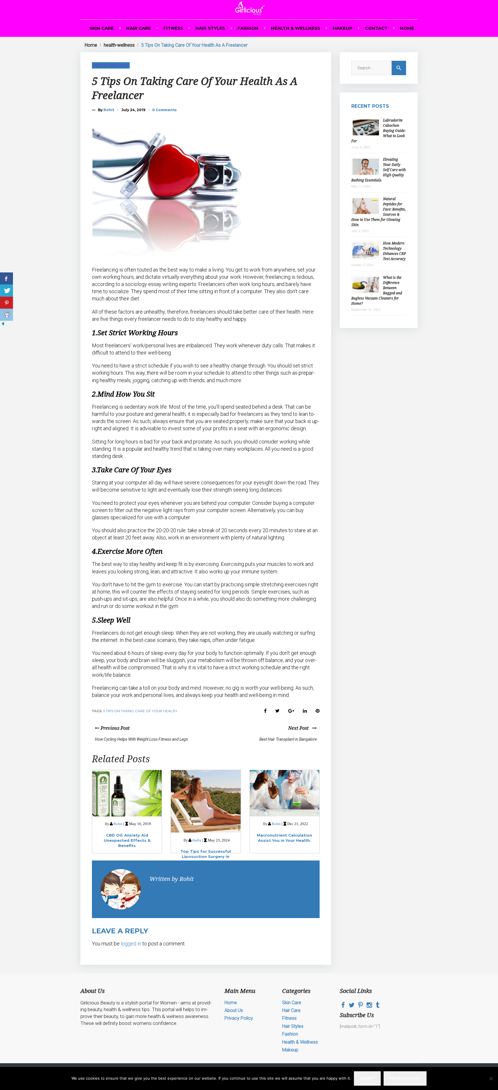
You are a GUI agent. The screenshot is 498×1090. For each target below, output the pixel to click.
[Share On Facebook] (6, 278)
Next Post (300, 728)
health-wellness (119, 45)
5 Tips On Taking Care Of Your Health (140, 711)
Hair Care (138, 28)
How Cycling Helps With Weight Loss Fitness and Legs (141, 739)
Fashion (248, 28)
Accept (367, 1078)
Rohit (108, 110)
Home (407, 28)
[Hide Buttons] (3, 325)
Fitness (173, 28)
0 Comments (164, 110)
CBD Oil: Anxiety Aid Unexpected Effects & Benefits (127, 840)
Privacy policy (405, 1078)
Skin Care (101, 28)
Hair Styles (210, 28)
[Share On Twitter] (6, 291)
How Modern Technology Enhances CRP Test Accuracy (394, 251)
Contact (376, 28)
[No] (491, 1078)
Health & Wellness (295, 28)
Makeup (342, 28)
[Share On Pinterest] (6, 303)
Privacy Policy (239, 1018)
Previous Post (114, 728)
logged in (131, 944)
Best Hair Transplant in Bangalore (288, 739)
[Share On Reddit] (6, 315)
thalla (196, 840)
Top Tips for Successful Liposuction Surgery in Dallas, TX (205, 856)
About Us (234, 1010)
